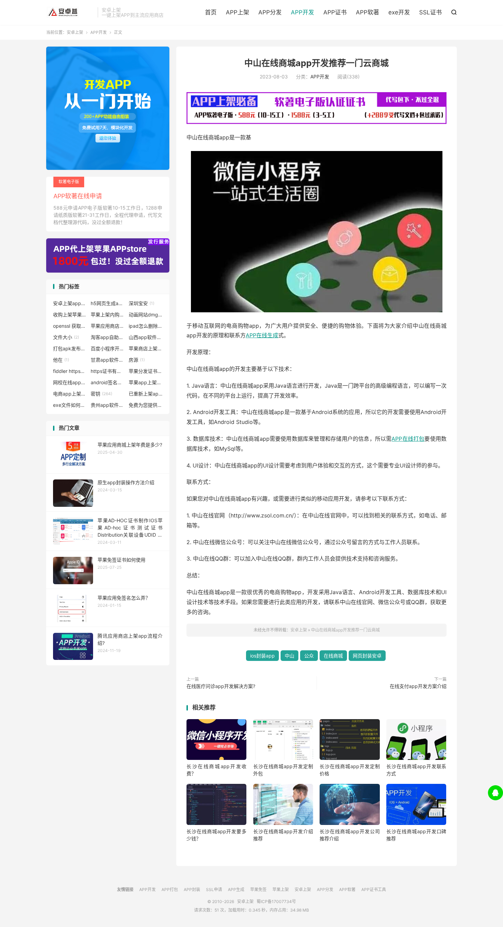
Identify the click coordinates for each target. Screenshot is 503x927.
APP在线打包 (407, 438)
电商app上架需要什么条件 (70, 394)
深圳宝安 (141, 303)
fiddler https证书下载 (70, 371)
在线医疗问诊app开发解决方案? (220, 686)
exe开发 (399, 12)
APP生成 (236, 889)
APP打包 (170, 889)
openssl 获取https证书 (70, 326)
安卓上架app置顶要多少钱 (70, 303)
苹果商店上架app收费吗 (146, 348)
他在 (61, 360)
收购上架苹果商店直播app (70, 314)
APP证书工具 (373, 889)
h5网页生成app (108, 303)
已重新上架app (146, 394)
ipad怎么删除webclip (146, 326)
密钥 (101, 394)
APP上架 (237, 12)
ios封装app (262, 656)
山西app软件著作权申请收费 (146, 337)
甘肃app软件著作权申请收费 (108, 360)
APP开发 (302, 12)
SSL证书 (430, 12)
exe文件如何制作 (70, 405)
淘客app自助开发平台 (108, 337)
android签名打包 (108, 382)
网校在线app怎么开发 (70, 382)
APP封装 (192, 889)
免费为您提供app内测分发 (146, 405)
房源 (137, 360)
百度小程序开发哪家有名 (108, 348)
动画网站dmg (146, 314)
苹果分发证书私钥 (146, 371)
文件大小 (66, 337)
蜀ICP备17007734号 (276, 901)
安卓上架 (70, 12)
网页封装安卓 (367, 656)
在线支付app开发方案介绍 (418, 686)
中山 (289, 656)
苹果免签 (258, 889)
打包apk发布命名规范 (70, 348)
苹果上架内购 (108, 314)
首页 (211, 12)
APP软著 (367, 12)
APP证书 (335, 12)
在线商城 (333, 656)
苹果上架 (280, 889)
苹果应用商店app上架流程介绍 (108, 326)
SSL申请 (214, 889)
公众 (309, 656)
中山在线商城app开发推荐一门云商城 (316, 63)
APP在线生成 (262, 335)
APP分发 (270, 12)
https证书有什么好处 (108, 371)
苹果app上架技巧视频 (146, 382)
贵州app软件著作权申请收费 (108, 405)
